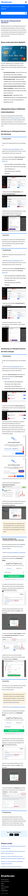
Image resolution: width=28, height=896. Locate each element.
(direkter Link (4, 161)
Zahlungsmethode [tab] (7, 138)
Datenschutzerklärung (5, 881)
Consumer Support (5, 6)
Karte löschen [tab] (6, 235)
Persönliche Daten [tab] (7, 250)
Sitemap (2, 883)
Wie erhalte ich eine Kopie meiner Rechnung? (11, 866)
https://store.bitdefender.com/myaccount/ (17, 552)
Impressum (3, 888)
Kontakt (2, 885)
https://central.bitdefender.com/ (14, 149)
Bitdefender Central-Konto (15, 117)
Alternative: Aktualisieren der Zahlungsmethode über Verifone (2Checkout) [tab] (13, 539)
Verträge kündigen (4, 890)
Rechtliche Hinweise (5, 879)
